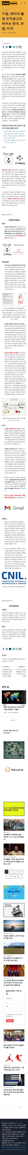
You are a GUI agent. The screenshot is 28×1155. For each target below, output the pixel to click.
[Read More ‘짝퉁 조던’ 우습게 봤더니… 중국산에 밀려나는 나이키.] (14, 1058)
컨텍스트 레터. (7, 978)
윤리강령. (10, 1149)
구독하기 (10, 1020)
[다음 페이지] (23, 705)
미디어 (8, 857)
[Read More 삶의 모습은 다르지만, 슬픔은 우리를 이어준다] (14, 1035)
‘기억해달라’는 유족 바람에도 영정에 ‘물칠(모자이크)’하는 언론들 (7, 671)
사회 (12, 933)
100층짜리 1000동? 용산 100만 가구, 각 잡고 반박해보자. (14, 837)
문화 (5, 857)
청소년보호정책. (13, 1147)
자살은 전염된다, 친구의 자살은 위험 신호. (14, 937)
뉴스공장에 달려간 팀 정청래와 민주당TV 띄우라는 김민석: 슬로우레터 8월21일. (13, 982)
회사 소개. (18, 1123)
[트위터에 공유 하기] (7, 47)
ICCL (11, 319)
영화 (11, 857)
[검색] (20, 1107)
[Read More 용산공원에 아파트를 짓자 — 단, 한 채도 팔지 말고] (14, 948)
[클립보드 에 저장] (20, 47)
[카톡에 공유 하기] (10, 47)
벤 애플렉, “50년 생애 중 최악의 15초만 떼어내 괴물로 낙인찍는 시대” (14, 861)
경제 (8, 832)
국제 (3, 9)
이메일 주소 (9, 998)
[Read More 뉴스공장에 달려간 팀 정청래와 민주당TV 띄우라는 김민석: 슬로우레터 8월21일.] (14, 971)
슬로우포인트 (7, 933)
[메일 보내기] (17, 47)
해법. (12, 955)
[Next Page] (20, 877)
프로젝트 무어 (15, 420)
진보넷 (3, 32)
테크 (8, 9)
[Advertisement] (14, 789)
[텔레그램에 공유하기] (13, 47)
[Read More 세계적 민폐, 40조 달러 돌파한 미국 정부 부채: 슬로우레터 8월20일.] (14, 1080)
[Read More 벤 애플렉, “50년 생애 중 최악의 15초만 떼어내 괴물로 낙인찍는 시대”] (14, 849)
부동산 (5, 955)
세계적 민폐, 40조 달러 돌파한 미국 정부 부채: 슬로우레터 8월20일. (14, 1092)
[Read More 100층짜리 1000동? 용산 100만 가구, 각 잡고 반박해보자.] (14, 825)
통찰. (5, 832)
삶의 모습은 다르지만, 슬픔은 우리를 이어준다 (14, 1046)
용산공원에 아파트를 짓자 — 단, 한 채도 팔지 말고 (13, 959)
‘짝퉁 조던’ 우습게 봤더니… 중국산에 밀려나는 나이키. (14, 1069)
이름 (7, 1006)
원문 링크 (13, 128)
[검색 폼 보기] (21, 3)
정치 (12, 978)
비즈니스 (9, 1065)
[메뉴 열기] (24, 3)
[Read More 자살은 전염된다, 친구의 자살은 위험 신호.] (14, 926)
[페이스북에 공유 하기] (3, 47)
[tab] (11, 720)
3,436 (14, 876)
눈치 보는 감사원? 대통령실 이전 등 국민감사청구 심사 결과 (20, 671)
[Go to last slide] (4, 705)
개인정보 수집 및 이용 (16, 1014)
